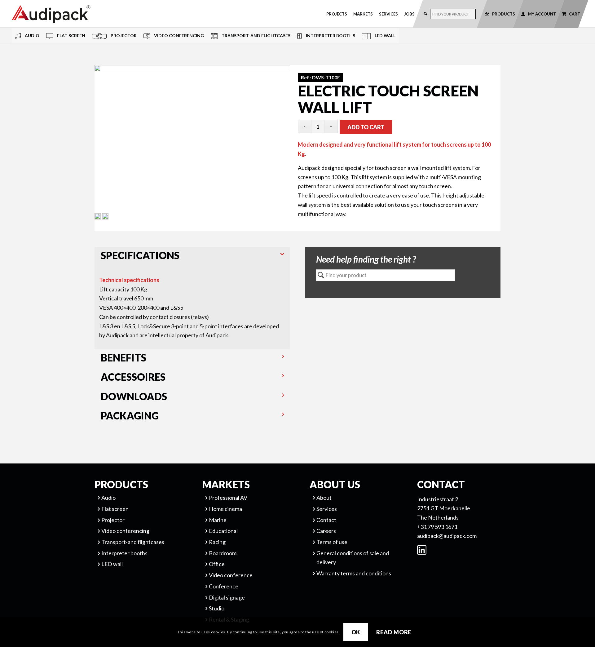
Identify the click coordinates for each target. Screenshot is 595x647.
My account (542, 13)
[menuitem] (336, 14)
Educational (223, 530)
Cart (574, 13)
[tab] (192, 256)
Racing (217, 541)
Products (503, 13)
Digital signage (227, 597)
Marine (218, 519)
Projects (336, 13)
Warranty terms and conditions (353, 573)
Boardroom (222, 553)
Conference (223, 586)
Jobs (409, 13)
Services (388, 13)
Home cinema (225, 508)
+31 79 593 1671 (437, 526)
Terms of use (331, 541)
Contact (326, 519)
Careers (326, 530)
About (324, 497)
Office (217, 564)
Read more (393, 631)
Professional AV (228, 497)
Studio (216, 608)
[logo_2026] (74, 14)
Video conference (231, 575)
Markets (363, 13)
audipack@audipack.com (447, 535)
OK (356, 631)
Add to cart (365, 127)
